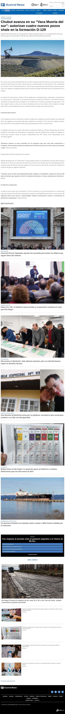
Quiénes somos (29, 700)
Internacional (20, 10)
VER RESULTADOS (32, 554)
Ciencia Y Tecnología (39, 12)
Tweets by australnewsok (8, 681)
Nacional (13, 10)
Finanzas (49, 10)
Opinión (45, 10)
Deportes (32, 10)
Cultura (27, 10)
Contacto (36, 700)
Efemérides (61, 10)
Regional (7, 10)
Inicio (3, 10)
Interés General (55, 12)
